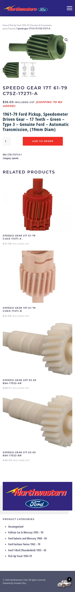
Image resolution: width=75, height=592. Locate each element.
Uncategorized (15, 526)
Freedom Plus (20, 583)
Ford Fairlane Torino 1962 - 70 (24, 544)
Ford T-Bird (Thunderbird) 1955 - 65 (27, 550)
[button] (69, 8)
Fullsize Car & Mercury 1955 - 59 (25, 532)
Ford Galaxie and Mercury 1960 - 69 (27, 538)
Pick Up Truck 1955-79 (19, 25)
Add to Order (42, 141)
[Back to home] (25, 8)
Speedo (12, 28)
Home (5, 25)
